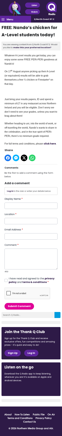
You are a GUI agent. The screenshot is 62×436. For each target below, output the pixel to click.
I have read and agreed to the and (31, 280)
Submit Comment (19, 306)
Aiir (51, 428)
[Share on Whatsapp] (32, 158)
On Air (51, 414)
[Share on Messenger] (16, 158)
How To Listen (22, 414)
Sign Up (12, 353)
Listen (34, 5)
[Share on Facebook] (8, 158)
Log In (31, 353)
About (8, 414)
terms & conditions (34, 282)
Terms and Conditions (20, 418)
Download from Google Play (41, 388)
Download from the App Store (16, 388)
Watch (34, 11)
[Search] (57, 315)
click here (50, 143)
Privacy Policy (44, 418)
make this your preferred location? (32, 47)
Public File (39, 414)
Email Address (14, 229)
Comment (12, 245)
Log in (10, 191)
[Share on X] (24, 158)
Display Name (14, 199)
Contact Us (29, 421)
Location (11, 214)
